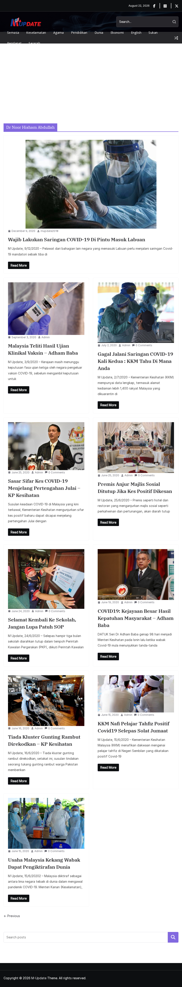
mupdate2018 (49, 231)
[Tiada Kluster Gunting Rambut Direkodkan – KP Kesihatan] (46, 700)
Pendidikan (79, 32)
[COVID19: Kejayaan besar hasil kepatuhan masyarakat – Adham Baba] (136, 574)
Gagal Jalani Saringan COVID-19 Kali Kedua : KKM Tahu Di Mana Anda (135, 361)
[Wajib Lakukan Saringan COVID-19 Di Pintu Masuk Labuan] (91, 184)
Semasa (13, 32)
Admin (46, 337)
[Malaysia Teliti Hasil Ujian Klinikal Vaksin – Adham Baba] (46, 308)
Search (173, 937)
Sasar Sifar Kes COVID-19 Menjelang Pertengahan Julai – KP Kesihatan (44, 488)
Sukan (153, 32)
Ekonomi (117, 32)
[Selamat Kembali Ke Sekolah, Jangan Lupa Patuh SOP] (46, 579)
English (136, 32)
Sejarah (34, 43)
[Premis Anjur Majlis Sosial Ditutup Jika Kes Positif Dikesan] (136, 447)
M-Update (38, 978)
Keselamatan (36, 32)
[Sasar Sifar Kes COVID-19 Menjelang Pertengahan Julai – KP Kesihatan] (46, 446)
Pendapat (14, 43)
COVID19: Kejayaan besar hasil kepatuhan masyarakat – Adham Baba (136, 618)
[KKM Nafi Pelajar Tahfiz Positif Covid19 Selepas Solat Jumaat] (136, 693)
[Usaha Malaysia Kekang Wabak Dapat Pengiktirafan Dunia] (46, 823)
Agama (58, 32)
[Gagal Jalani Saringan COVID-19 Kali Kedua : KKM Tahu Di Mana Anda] (136, 312)
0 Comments (144, 345)
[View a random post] (176, 38)
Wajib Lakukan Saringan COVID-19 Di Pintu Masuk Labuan (76, 239)
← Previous (12, 916)
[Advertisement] (91, 77)
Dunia (99, 32)
